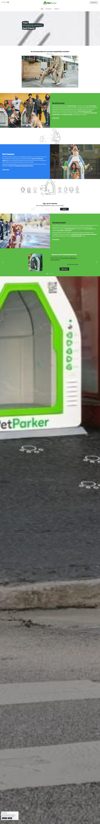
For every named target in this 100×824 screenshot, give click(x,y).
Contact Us (94, 2)
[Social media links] (2, 2)
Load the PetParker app (9, 164)
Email (47, 209)
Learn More (13, 816)
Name (33, 209)
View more (35, 269)
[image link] (50, 2)
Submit (64, 209)
